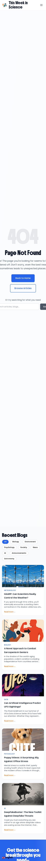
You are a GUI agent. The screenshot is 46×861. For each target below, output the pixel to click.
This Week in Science (18, 4)
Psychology (9, 547)
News (35, 547)
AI (5, 553)
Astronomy (9, 559)
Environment (30, 542)
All (5, 542)
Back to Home (23, 278)
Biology (15, 542)
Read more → (10, 612)
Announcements (19, 553)
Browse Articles (23, 288)
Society (23, 547)
